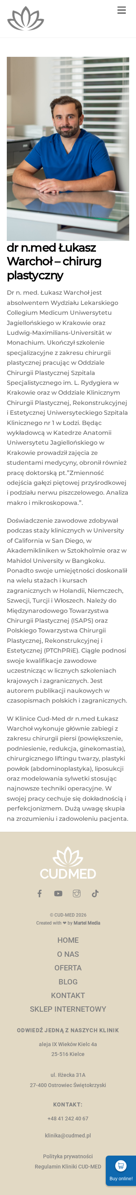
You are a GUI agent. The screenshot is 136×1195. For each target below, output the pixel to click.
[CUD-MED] (26, 27)
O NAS (68, 954)
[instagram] (77, 893)
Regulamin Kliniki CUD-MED (68, 1167)
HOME (68, 940)
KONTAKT (68, 995)
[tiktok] (95, 893)
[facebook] (40, 893)
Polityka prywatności (68, 1156)
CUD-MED (64, 915)
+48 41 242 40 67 (68, 1118)
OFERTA (68, 967)
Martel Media (87, 923)
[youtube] (58, 893)
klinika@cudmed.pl (68, 1136)
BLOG (68, 981)
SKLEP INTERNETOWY (68, 1009)
